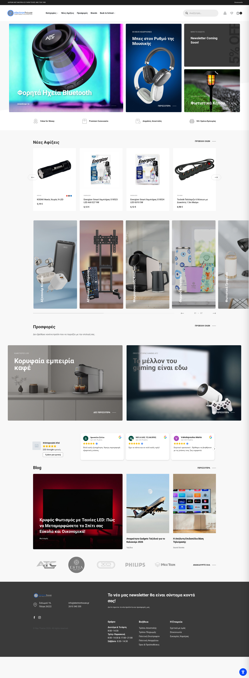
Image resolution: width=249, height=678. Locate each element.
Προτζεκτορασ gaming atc (145, 353)
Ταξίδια (129, 548)
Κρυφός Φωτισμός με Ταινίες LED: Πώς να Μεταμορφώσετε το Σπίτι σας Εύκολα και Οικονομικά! (77, 525)
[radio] (67, 196)
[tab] (96, 106)
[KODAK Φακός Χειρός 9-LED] (54, 169)
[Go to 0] (68, 313)
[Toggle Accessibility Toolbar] (243, 672)
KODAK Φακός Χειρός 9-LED (50, 199)
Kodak (39, 195)
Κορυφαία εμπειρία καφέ (44, 364)
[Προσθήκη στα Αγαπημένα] (71, 153)
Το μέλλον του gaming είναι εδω (160, 364)
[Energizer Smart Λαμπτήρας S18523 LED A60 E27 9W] (101, 169)
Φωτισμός (44, 538)
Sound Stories (178, 548)
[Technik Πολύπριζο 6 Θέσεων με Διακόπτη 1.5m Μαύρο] (194, 169)
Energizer (87, 195)
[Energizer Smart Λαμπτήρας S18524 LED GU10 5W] (147, 169)
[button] (80, 449)
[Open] (231, 13)
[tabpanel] (66, 68)
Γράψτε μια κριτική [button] (53, 454)
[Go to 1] (139, 313)
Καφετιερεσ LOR (21, 353)
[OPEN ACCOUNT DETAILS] (225, 13)
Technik (179, 195)
